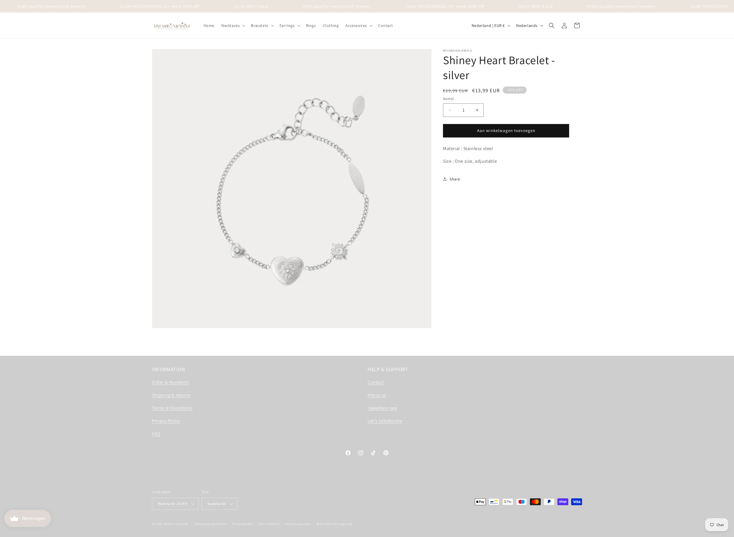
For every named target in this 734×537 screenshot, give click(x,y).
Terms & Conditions (172, 408)
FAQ (156, 434)
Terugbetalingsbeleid (210, 524)
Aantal (448, 98)
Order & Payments (170, 382)
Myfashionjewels (176, 524)
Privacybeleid (242, 524)
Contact (376, 382)
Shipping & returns (171, 395)
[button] (232, 25)
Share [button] (455, 179)
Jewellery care (382, 408)
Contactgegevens (298, 524)
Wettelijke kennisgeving (334, 524)
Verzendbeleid (268, 524)
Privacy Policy (166, 421)
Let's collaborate (385, 421)
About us (377, 395)
